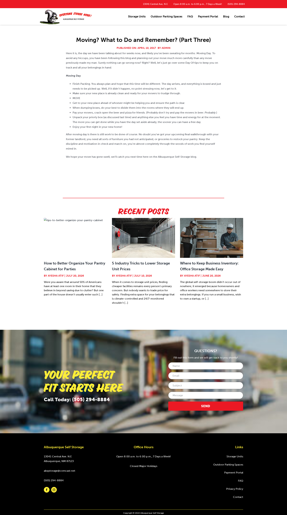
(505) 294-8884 (236, 4)
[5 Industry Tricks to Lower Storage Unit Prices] (143, 238)
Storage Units (235, 456)
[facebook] (46, 490)
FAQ (240, 480)
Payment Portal (233, 472)
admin (166, 48)
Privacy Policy (234, 488)
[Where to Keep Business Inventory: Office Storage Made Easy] (211, 238)
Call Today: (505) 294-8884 (77, 400)
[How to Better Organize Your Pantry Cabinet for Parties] (75, 238)
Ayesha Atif (56, 275)
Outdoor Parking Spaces (228, 464)
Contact (238, 497)
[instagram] (54, 490)
